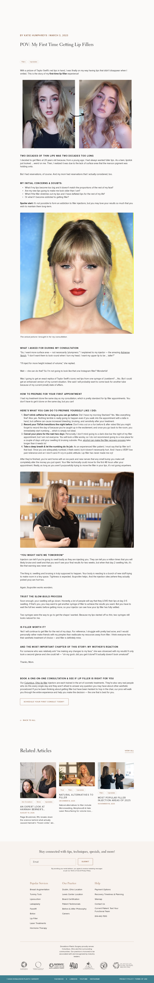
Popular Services (39, 883)
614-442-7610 (101, 916)
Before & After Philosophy (74, 909)
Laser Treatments (38, 923)
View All (129, 751)
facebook (59, 979)
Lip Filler (34, 918)
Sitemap (98, 899)
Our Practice (69, 883)
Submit (85, 862)
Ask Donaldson (27, 802)
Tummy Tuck (36, 894)
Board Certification (70, 899)
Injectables (33, 62)
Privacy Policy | (127, 979)
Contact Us (100, 904)
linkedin (73, 979)
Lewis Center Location (72, 894)
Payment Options (103, 889)
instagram (95, 979)
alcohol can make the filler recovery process (104, 440)
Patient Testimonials (71, 904)
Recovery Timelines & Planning (109, 894)
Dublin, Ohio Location (72, 889)
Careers (66, 913)
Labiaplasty (35, 904)
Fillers (24, 62)
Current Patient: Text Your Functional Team (106, 910)
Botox (39, 802)
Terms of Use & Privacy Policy (80, 871)
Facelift (33, 909)
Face (62, 790)
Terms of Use (141, 979)
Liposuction (35, 899)
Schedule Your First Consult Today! (44, 702)
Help (97, 883)
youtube (84, 979)
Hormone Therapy (38, 928)
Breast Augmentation (39, 889)
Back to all (29, 720)
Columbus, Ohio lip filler (35, 683)
